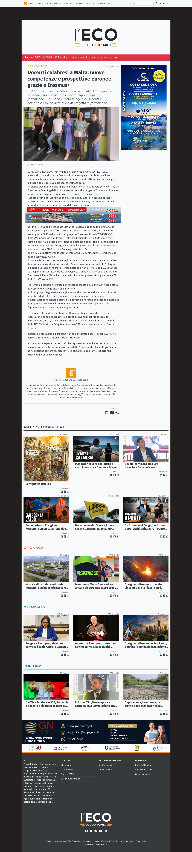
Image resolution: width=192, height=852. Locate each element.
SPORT (88, 3)
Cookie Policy (105, 769)
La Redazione (67, 769)
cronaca (34, 548)
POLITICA (49, 3)
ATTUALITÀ (58, 3)
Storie (107, 3)
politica (33, 666)
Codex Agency (142, 774)
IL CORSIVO (98, 3)
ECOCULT (68, 3)
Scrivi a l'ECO (67, 774)
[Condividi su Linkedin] (107, 412)
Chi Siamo (66, 765)
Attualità (36, 66)
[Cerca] (156, 3)
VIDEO (163, 3)
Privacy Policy (105, 765)
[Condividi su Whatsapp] (117, 412)
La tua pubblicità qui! (71, 778)
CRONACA (38, 3)
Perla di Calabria (143, 765)
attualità (34, 607)
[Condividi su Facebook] (112, 412)
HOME (30, 3)
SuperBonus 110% (143, 769)
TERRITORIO (79, 3)
